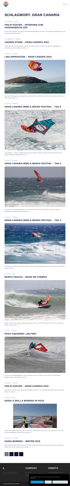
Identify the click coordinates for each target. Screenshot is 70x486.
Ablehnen (48, 482)
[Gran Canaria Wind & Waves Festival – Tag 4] (35, 186)
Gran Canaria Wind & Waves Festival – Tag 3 (33, 220)
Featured (18, 39)
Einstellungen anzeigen (60, 482)
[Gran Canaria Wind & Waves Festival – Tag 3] (35, 243)
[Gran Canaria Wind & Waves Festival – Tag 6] (35, 130)
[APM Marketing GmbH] (6, 4)
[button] (63, 4)
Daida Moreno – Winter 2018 (22, 441)
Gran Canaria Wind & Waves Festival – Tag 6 (33, 107)
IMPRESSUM (28, 472)
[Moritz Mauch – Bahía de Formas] (35, 300)
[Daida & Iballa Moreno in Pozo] (35, 415)
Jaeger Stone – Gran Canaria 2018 (27, 42)
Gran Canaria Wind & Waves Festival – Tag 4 (33, 163)
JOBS (26, 474)
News (16, 21)
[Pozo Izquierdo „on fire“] (35, 354)
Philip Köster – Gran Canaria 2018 (27, 386)
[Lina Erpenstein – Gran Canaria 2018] (35, 76)
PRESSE (27, 475)
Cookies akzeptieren (37, 482)
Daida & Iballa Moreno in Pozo (24, 400)
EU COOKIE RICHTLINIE (9, 474)
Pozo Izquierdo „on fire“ (21, 334)
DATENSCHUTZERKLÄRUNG (10, 472)
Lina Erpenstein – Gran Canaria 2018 (28, 57)
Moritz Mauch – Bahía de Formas (26, 277)
